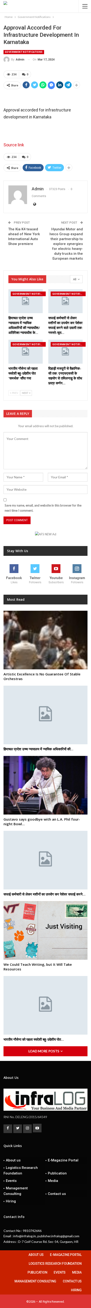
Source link (14, 144)
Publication (57, 1173)
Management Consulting (16, 1191)
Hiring (11, 1201)
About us (13, 1160)
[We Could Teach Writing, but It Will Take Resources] (46, 930)
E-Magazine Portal (63, 1160)
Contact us (57, 1194)
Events (11, 1181)
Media (53, 1181)
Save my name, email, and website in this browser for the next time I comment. (43, 507)
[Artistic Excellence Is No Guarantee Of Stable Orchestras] (46, 640)
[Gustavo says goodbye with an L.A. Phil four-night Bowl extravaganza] (46, 785)
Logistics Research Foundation (21, 1170)
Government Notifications (24, 52)
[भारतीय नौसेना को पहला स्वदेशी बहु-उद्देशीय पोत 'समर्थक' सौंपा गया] (25, 352)
